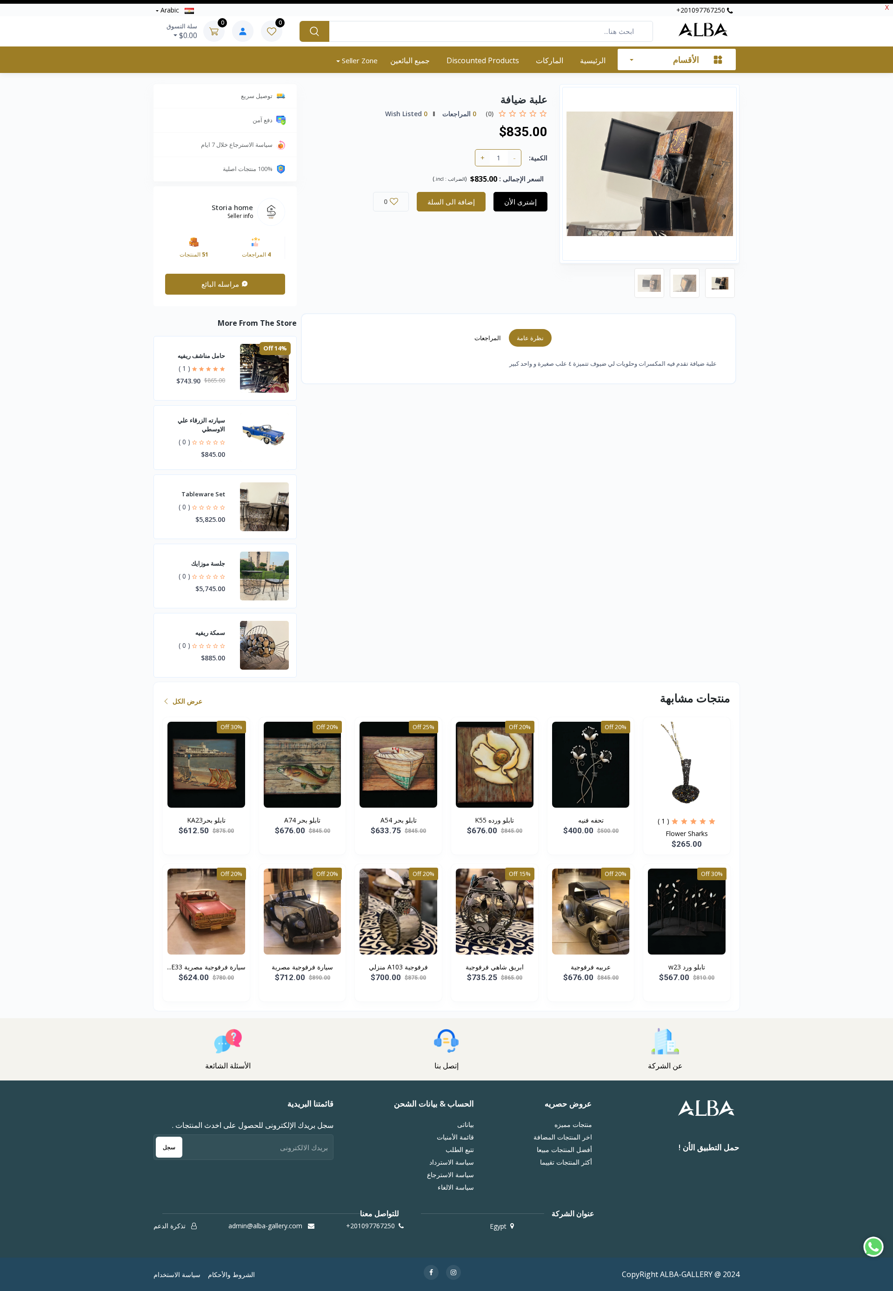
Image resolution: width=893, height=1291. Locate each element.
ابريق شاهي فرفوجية (495, 966)
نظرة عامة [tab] (530, 338)
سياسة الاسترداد (451, 1162)
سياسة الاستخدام (176, 1274)
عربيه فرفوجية (591, 966)
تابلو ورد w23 (686, 966)
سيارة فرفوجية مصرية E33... (206, 966)
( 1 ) (184, 368)
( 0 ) (184, 441)
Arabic (170, 10)
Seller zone (359, 60)
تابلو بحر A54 (398, 820)
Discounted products (482, 60)
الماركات (549, 60)
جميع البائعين (410, 60)
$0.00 (182, 31)
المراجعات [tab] (487, 338)
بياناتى (465, 1124)
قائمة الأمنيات (455, 1137)
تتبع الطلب (460, 1149)
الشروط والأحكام (231, 1274)
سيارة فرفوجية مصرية (302, 966)
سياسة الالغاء (456, 1187)
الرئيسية (593, 60)
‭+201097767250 (701, 10)
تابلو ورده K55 (494, 820)
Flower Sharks (687, 833)
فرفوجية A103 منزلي (398, 966)
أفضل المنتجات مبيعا (564, 1149)
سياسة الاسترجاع (450, 1174)
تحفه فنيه (591, 820)
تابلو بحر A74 (302, 820)
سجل (169, 1147)
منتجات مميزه (573, 1124)
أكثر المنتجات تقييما (566, 1162)
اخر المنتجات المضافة (562, 1137)
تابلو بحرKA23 (206, 820)
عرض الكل (186, 701)
